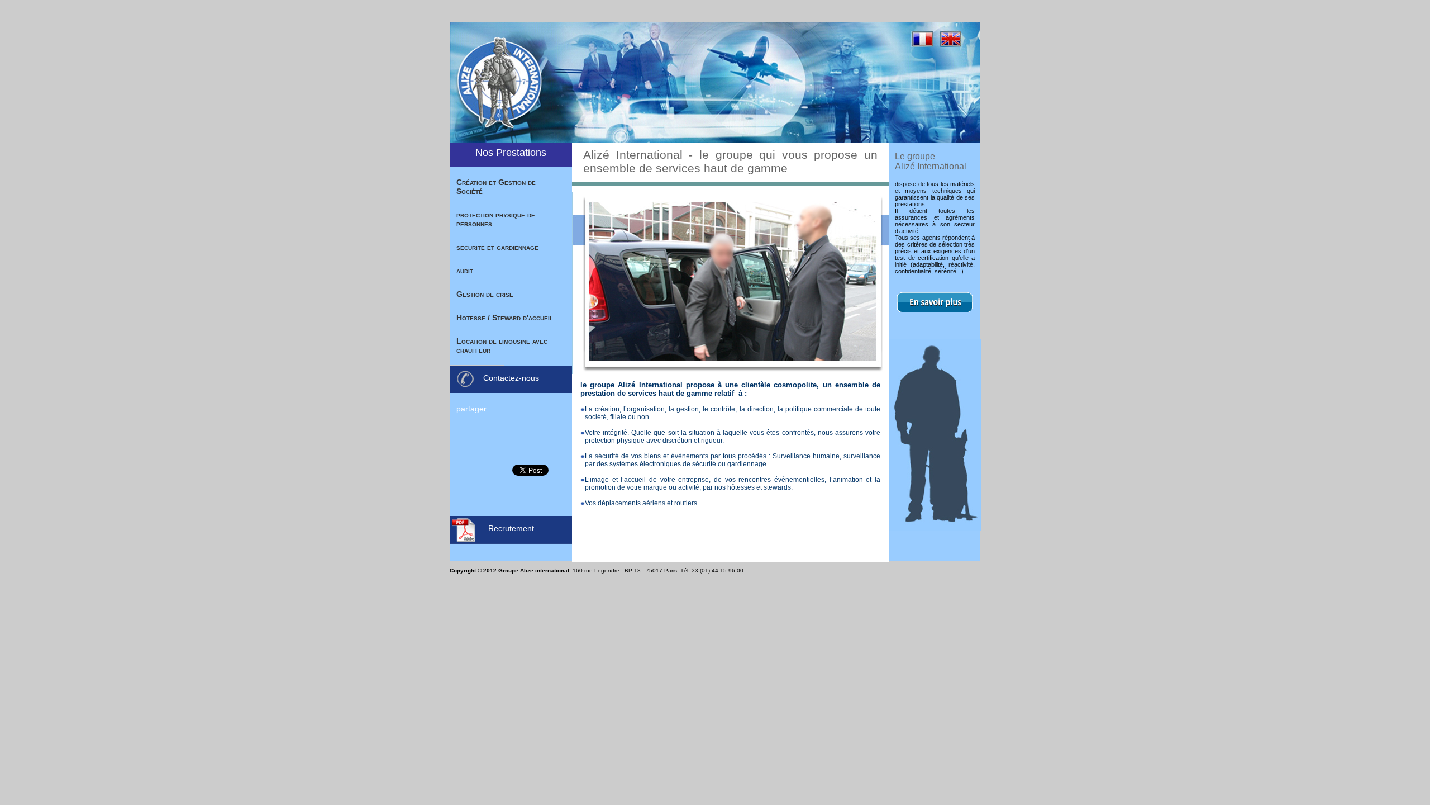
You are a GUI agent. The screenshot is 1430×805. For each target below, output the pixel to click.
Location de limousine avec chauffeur (501, 345)
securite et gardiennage (497, 247)
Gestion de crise (484, 294)
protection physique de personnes (495, 219)
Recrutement (511, 528)
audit (464, 270)
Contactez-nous (511, 377)
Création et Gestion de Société (496, 187)
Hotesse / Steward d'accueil (504, 317)
